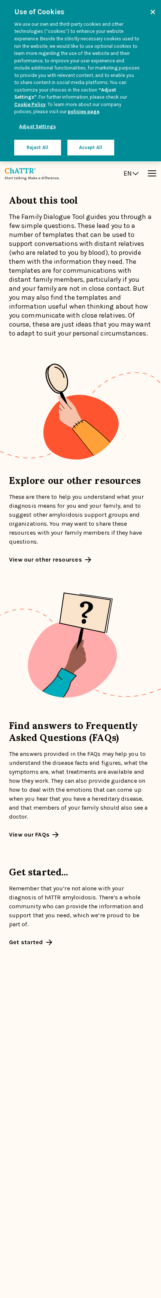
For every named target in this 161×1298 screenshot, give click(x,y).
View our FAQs (29, 835)
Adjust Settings (37, 126)
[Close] (153, 12)
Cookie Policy (30, 104)
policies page (83, 111)
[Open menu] (152, 173)
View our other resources (45, 560)
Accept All (90, 147)
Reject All (37, 147)
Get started (26, 942)
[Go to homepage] (32, 173)
